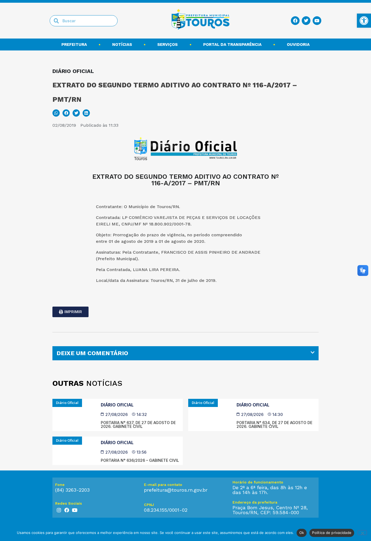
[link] (364, 21)
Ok (301, 532)
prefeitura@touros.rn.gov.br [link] (175, 490)
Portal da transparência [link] (232, 44)
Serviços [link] (167, 44)
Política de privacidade (331, 532)
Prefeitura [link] (74, 44)
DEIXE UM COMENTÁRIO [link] (92, 353)
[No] (362, 532)
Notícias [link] (122, 44)
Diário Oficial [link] (117, 405)
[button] (56, 113)
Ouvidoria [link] (298, 44)
